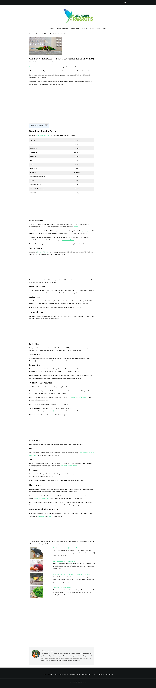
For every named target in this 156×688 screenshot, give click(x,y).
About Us (101, 674)
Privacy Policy (75, 674)
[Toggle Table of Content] (45, 125)
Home (30, 33)
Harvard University (43, 252)
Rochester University (43, 135)
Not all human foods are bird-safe (39, 67)
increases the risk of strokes (69, 465)
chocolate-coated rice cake (41, 498)
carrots (50, 516)
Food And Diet (62, 28)
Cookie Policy (63, 674)
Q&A (104, 28)
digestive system (86, 231)
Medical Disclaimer (88, 674)
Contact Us (109, 674)
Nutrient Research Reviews (78, 397)
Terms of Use (52, 674)
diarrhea (76, 226)
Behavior (75, 28)
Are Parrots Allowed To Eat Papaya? (64, 561)
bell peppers (42, 516)
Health (84, 28)
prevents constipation (68, 240)
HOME (52, 28)
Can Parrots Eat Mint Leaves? (62, 587)
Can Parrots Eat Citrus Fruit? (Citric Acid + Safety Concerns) (71, 574)
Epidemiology (50, 411)
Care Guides (95, 28)
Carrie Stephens (39, 62)
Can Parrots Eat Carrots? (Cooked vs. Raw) (66, 548)
